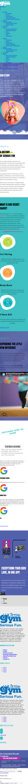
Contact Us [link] (6, 659)
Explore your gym (4, 327)
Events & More (10, 24)
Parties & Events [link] (8, 653)
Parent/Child (9, 16)
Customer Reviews (11, 30)
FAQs (7, 31)
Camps (5, 20)
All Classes (9, 13)
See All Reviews (4, 526)
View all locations (4, 772)
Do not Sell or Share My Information (10, 766)
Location (3, 6)
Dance (7, 15)
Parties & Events (7, 22)
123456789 (3, 735)
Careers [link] (5, 657)
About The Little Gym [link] (9, 656)
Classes (5, 12)
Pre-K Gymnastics (10, 17)
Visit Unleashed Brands (10, 758)
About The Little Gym (11, 29)
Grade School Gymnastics (13, 19)
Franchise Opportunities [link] (10, 654)
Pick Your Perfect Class (9, 64)
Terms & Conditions (6, 765)
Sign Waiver (6, 65)
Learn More (18, 64)
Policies (15, 765)
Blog (7, 34)
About (4, 27)
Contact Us (9, 36)
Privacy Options (22, 765)
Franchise (5, 26)
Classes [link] (5, 649)
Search (1, 771)
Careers (8, 33)
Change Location (13, 65)
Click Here (2, 593)
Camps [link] (5, 651)
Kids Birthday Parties (11, 23)
